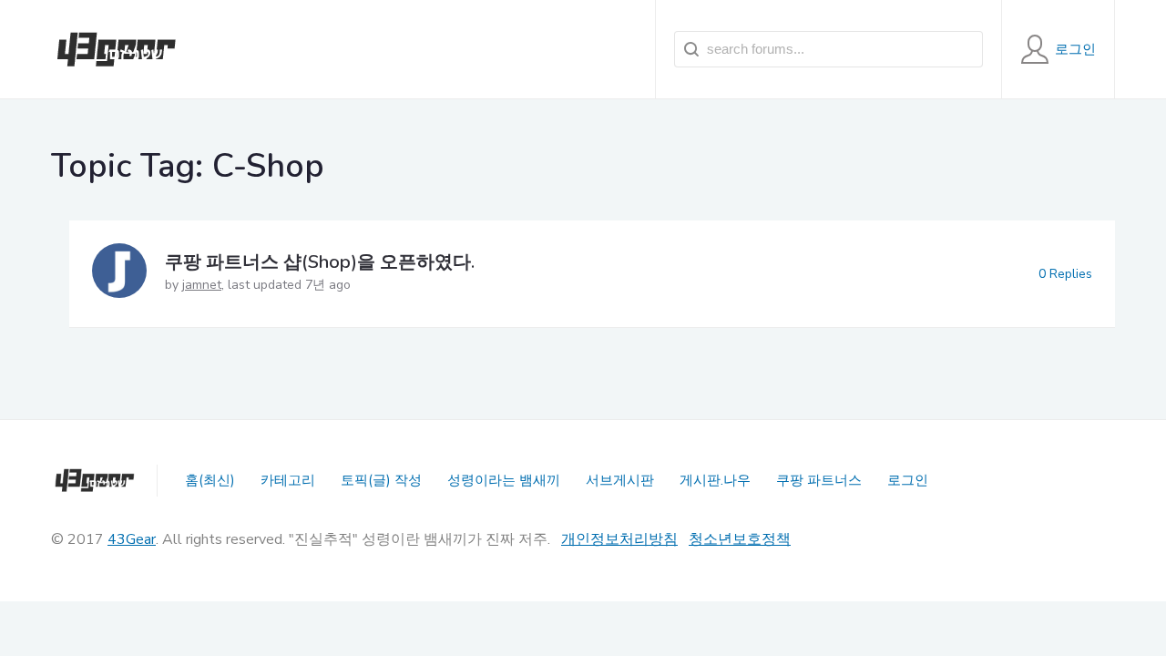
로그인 (907, 480)
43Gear (131, 539)
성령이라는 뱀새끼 (503, 480)
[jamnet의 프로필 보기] (119, 273)
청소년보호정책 (740, 539)
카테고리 (288, 480)
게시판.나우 (715, 480)
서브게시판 (620, 480)
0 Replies (1065, 273)
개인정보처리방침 (619, 539)
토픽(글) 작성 (381, 480)
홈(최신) (210, 480)
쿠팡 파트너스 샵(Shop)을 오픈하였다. (320, 262)
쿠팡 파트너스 (819, 480)
